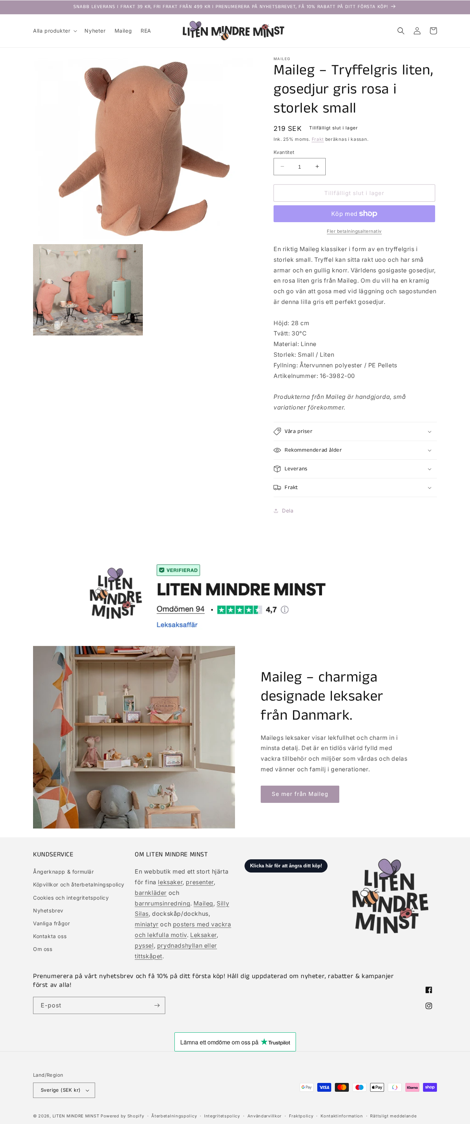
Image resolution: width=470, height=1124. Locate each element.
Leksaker (203, 934)
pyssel (144, 945)
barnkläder (151, 892)
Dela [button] (287, 510)
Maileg (203, 903)
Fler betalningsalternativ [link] (354, 231)
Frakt (318, 139)
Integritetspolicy (222, 1116)
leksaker (170, 882)
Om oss (43, 949)
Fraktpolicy (301, 1116)
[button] (54, 30)
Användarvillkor (264, 1116)
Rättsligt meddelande (393, 1116)
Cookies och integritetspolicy (71, 898)
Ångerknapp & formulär (63, 871)
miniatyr (147, 924)
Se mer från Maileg (300, 793)
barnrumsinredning (162, 903)
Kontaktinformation (342, 1116)
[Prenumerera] (157, 1005)
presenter (199, 882)
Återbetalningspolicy (174, 1116)
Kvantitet (284, 152)
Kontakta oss (49, 936)
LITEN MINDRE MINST (76, 1116)
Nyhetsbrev (48, 910)
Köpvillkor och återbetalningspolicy (78, 884)
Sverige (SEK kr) (60, 1090)
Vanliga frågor (51, 923)
